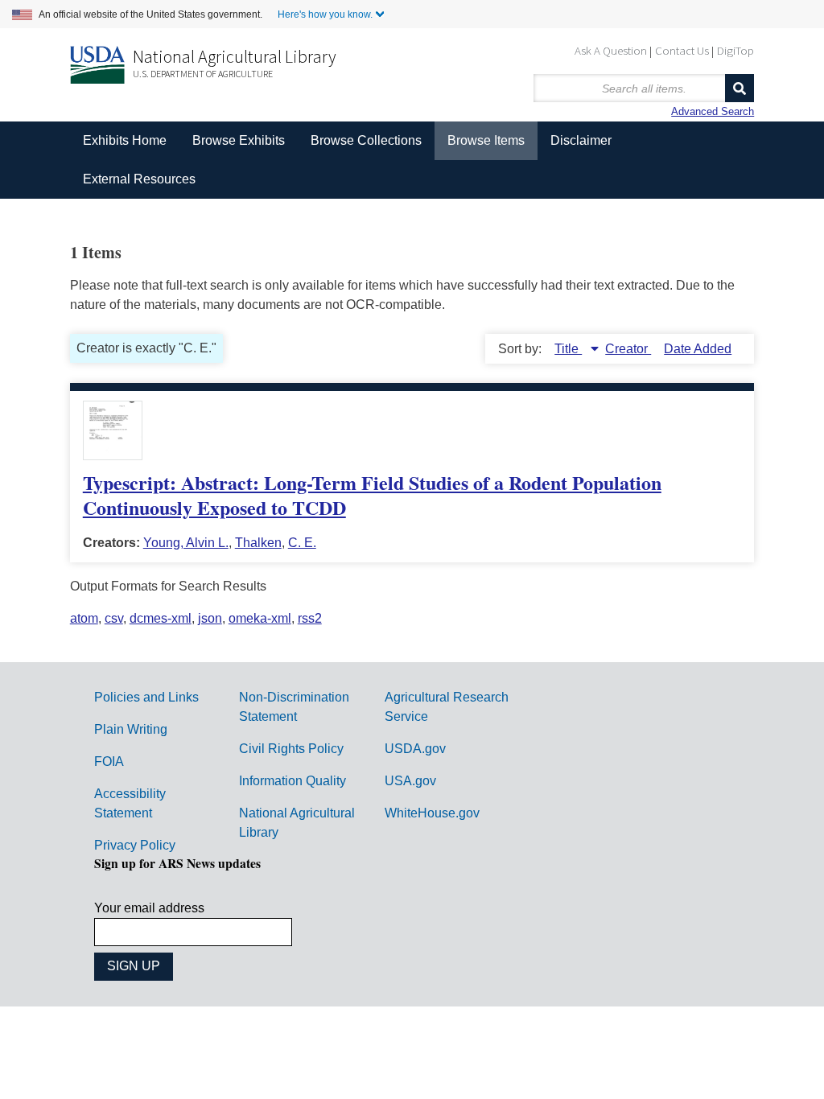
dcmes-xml (161, 618)
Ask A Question (611, 50)
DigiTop (735, 50)
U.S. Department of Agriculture (203, 74)
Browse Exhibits (238, 140)
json (210, 618)
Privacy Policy (134, 845)
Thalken (258, 543)
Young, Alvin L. (186, 543)
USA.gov (410, 781)
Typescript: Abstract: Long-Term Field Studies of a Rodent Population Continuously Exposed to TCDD (372, 494)
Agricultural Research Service (447, 706)
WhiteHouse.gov (432, 813)
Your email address (149, 908)
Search (739, 88)
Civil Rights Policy (291, 748)
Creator (628, 349)
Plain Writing (130, 729)
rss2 (310, 618)
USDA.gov (415, 748)
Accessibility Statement (130, 803)
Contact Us (682, 50)
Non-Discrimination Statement (294, 706)
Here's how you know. (325, 14)
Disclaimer (581, 140)
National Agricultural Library (234, 56)
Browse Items (486, 140)
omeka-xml (260, 618)
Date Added (697, 349)
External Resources (139, 179)
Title (568, 349)
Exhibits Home (125, 140)
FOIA (109, 761)
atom (84, 618)
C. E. (302, 543)
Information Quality (292, 781)
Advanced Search (712, 111)
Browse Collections (366, 140)
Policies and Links (146, 697)
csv (114, 618)
